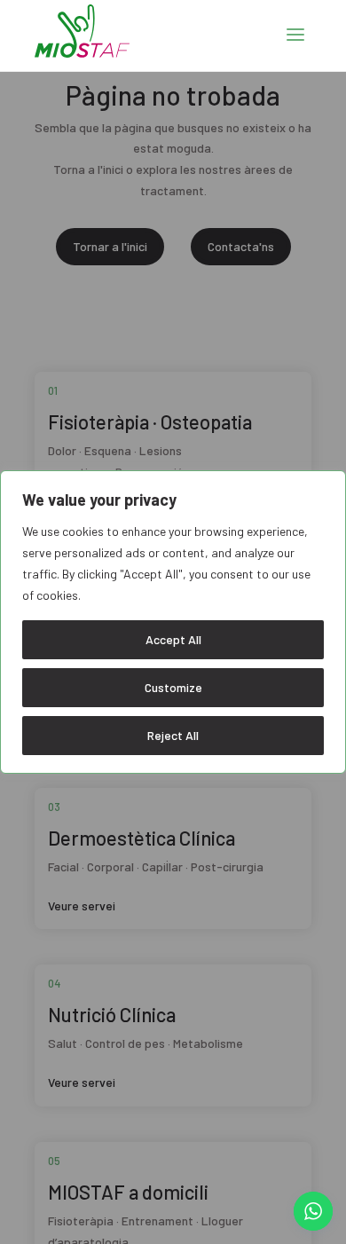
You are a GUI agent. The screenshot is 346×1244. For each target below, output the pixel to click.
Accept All (173, 639)
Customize (173, 687)
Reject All (173, 735)
